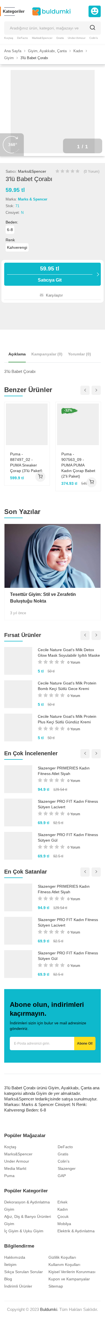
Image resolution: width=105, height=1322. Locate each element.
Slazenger (67, 1168)
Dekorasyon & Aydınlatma (27, 1202)
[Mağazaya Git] (40, 477)
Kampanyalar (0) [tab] (46, 354)
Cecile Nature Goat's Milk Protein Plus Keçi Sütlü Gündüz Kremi (67, 719)
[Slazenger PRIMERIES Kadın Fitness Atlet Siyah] (18, 779)
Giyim (9, 1209)
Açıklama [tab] (17, 354)
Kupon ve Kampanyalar (69, 1279)
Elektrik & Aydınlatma (76, 1231)
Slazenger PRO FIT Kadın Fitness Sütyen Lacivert (68, 804)
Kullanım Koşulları (64, 1264)
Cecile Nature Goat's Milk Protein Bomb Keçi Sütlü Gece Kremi (67, 686)
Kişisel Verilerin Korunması (71, 1272)
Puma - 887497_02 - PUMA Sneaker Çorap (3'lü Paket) (26, 462)
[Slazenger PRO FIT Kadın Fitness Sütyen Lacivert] (18, 812)
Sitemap (55, 1286)
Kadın (62, 1209)
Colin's (93, 37)
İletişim (10, 1264)
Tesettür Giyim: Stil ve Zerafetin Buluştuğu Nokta (43, 597)
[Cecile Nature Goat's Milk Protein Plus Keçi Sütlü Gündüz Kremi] (18, 727)
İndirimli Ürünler (18, 1286)
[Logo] (51, 11)
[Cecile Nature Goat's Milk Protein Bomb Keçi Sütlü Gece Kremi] (18, 694)
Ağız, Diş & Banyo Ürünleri (27, 1216)
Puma (9, 1175)
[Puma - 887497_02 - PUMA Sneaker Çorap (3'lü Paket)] (27, 424)
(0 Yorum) (91, 171)
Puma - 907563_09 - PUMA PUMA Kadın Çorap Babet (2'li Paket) (78, 465)
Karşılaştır (54, 295)
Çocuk (63, 1216)
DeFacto (22, 37)
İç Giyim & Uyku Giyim (23, 1231)
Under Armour (76, 37)
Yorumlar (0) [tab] (79, 354)
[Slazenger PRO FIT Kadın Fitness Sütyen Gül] (18, 846)
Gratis (60, 37)
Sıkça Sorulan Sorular (23, 1272)
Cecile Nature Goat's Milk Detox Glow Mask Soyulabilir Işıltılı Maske (69, 653)
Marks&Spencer (42, 37)
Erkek (62, 1202)
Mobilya (64, 1223)
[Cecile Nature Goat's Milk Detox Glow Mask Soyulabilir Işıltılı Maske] (18, 661)
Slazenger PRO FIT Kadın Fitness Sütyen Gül (68, 837)
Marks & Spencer (32, 199)
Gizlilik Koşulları (62, 1257)
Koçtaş (8, 37)
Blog (8, 1279)
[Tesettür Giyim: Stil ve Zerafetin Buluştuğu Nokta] (52, 556)
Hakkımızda (14, 1257)
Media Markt (15, 1168)
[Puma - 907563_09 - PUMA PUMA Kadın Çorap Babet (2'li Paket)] (78, 424)
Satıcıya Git (50, 273)
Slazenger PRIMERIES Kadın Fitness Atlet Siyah (64, 771)
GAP (62, 1175)
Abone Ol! (85, 1043)
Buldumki (48, 1309)
